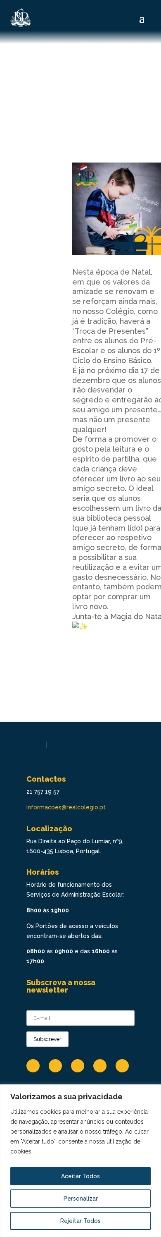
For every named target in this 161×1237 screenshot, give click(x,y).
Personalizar (81, 1198)
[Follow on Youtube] (100, 1065)
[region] (80, 1160)
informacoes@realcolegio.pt (66, 807)
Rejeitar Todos (80, 1221)
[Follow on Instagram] (77, 1065)
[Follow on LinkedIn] (55, 1065)
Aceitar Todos (80, 1176)
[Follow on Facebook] (33, 1065)
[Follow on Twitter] (122, 1065)
